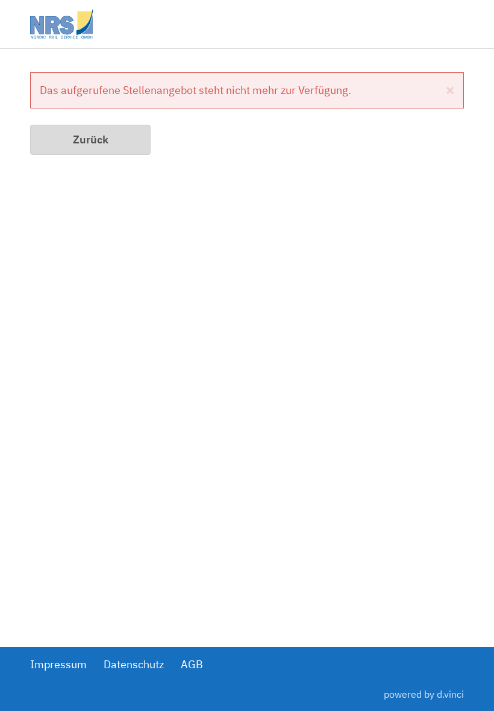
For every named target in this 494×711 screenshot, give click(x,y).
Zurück (90, 139)
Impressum (58, 664)
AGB (192, 664)
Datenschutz (134, 664)
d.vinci (450, 694)
